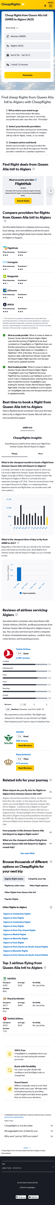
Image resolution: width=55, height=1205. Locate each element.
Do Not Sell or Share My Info (27, 1183)
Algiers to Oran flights (13, 918)
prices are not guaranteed (13, 1117)
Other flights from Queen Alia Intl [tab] (20, 892)
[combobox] (12, 28)
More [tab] (40, 453)
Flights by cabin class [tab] (14, 885)
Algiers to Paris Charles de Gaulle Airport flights (25, 947)
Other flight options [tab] (38, 885)
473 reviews (22, 763)
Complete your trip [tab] (37, 879)
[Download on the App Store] (33, 1197)
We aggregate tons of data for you (21, 1131)
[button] (27, 36)
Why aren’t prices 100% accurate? (21, 1136)
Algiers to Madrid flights (14, 934)
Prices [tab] (14, 453)
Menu (50, 2)
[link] (23, 201)
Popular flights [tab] (11, 899)
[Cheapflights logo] (10, 4)
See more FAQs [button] (28, 853)
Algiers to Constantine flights (17, 914)
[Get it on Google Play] (21, 1197)
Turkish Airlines (23, 649)
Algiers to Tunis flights (13, 942)
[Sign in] (45, 6)
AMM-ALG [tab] (27, 427)
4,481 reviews (23, 658)
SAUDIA (20, 732)
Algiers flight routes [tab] (14, 879)
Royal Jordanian (23, 754)
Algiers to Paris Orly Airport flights (19, 930)
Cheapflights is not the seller (18, 1125)
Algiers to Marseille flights (15, 938)
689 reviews (22, 741)
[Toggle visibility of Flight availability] (28, 593)
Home (25, 1148)
